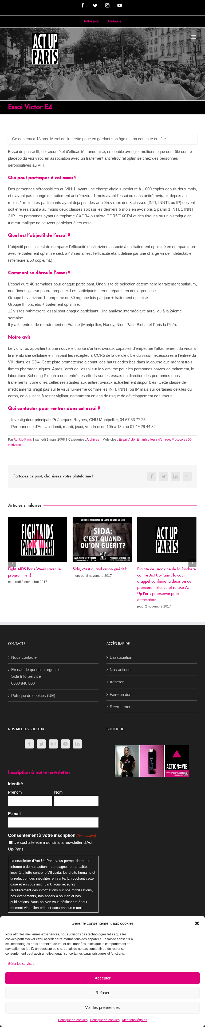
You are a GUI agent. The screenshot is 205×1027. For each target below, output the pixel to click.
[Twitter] (41, 743)
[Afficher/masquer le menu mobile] (194, 37)
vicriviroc (14, 445)
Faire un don (120, 694)
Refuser (102, 992)
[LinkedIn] (77, 743)
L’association (121, 657)
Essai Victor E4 (130, 439)
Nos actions (120, 669)
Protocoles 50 (182, 439)
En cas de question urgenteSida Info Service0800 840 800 (35, 676)
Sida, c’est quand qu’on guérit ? (100, 569)
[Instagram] (53, 743)
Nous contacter (24, 657)
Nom (58, 792)
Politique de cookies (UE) (33, 695)
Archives (92, 439)
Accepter (103, 978)
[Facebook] (29, 743)
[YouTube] (65, 743)
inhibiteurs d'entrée (156, 439)
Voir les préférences (102, 1007)
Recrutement (121, 706)
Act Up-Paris (23, 439)
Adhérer (117, 682)
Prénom (15, 792)
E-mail (14, 814)
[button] (197, 923)
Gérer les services (21, 964)
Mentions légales (134, 1020)
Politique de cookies (73, 1020)
